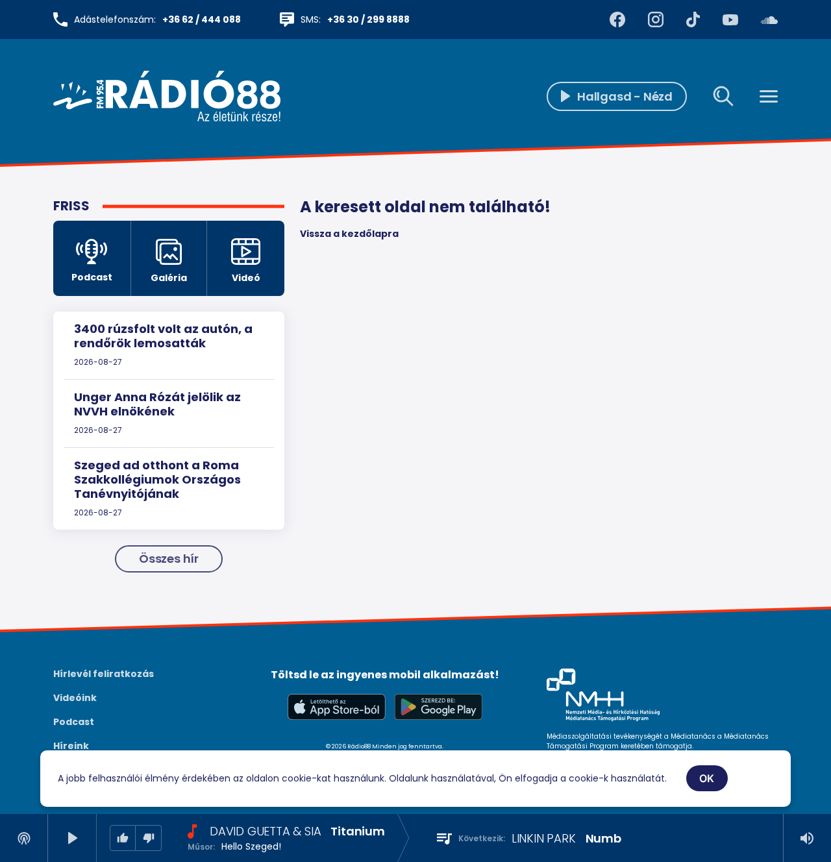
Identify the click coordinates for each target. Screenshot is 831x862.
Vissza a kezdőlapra (349, 233)
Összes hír (169, 558)
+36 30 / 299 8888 (368, 19)
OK (707, 778)
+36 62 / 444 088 (201, 19)
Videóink (75, 697)
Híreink (71, 745)
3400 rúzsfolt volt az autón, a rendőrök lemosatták (163, 336)
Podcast (73, 721)
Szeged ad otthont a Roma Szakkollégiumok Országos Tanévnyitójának (157, 479)
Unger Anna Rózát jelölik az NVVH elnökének (157, 404)
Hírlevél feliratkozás (103, 673)
